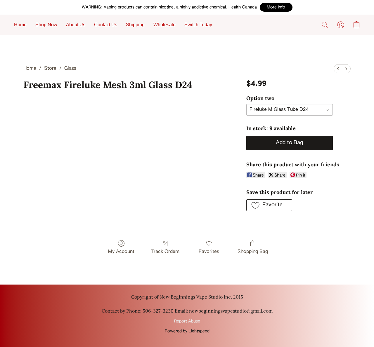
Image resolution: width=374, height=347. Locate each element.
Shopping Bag (253, 252)
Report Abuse (187, 321)
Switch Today (198, 24)
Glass (70, 68)
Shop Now (46, 24)
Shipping (135, 24)
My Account (121, 252)
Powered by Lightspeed (187, 331)
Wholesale (164, 24)
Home (20, 24)
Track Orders (165, 252)
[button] (276, 7)
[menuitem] (338, 68)
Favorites (209, 252)
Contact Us (105, 24)
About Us (75, 24)
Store (50, 68)
